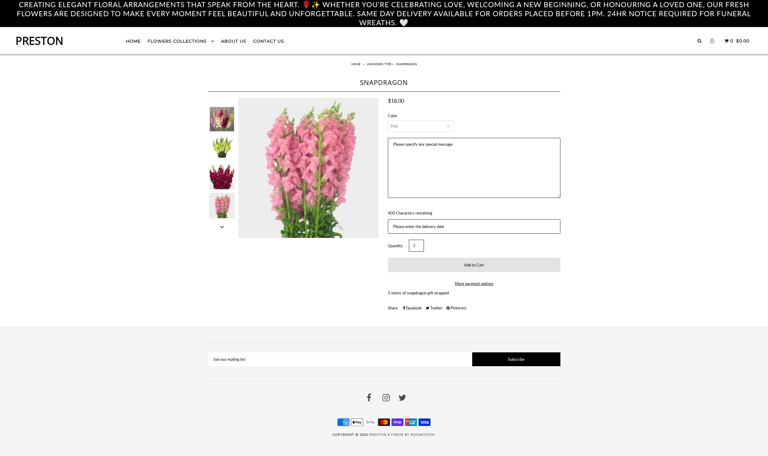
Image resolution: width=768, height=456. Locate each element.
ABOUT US (233, 41)
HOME (133, 41)
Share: (393, 308)
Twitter (435, 308)
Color (392, 115)
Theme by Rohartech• (413, 434)
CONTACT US (268, 41)
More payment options (474, 283)
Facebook (413, 308)
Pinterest (458, 308)
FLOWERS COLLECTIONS (178, 41)
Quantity (395, 245)
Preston (39, 40)
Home (356, 64)
